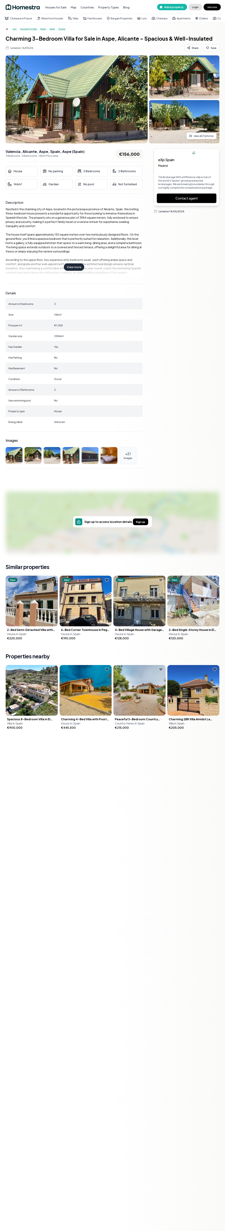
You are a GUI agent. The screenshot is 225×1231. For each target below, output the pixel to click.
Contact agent (186, 198)
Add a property (174, 7)
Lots (144, 18)
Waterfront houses (52, 18)
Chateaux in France (21, 18)
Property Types (108, 7)
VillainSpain (15, 723)
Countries (87, 7)
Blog (126, 7)
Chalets (203, 18)
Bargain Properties (121, 18)
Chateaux (162, 18)
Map (73, 7)
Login (195, 7)
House (61, 29)
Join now (212, 7)
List (15, 29)
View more (74, 267)
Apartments (184, 18)
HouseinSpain (16, 634)
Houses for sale (28, 29)
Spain (43, 29)
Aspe (52, 29)
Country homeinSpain (130, 723)
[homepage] (7, 29)
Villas (75, 18)
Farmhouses (95, 18)
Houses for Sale (55, 7)
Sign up (140, 521)
